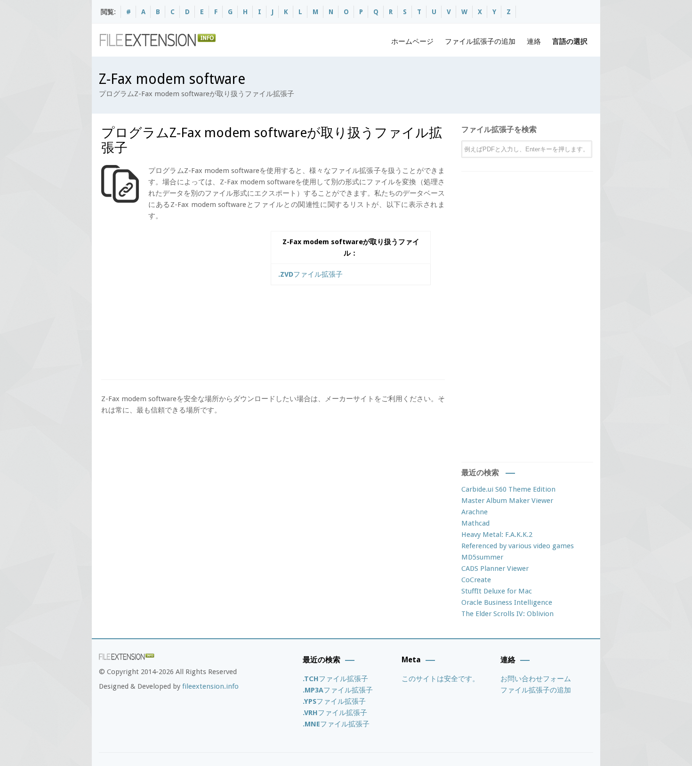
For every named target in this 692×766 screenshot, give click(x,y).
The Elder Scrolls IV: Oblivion (507, 614)
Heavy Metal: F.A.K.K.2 (496, 534)
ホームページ (412, 41)
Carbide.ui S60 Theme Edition (508, 489)
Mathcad (475, 523)
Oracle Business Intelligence (506, 602)
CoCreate (476, 580)
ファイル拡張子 (310, 274)
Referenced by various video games (517, 546)
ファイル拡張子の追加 (480, 41)
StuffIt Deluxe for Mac (496, 591)
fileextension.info (210, 686)
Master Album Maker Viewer (507, 500)
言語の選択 (569, 41)
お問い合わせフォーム (535, 679)
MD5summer (482, 557)
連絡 (534, 41)
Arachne (474, 512)
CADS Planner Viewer (495, 568)
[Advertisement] (180, 297)
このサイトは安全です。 (440, 679)
